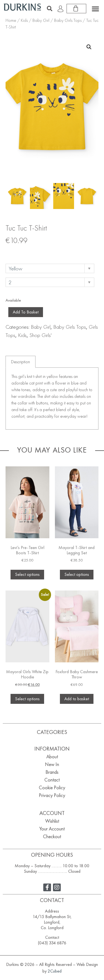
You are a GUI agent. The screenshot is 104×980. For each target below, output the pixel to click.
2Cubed (55, 971)
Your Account (52, 828)
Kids (24, 20)
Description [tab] (20, 362)
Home (11, 20)
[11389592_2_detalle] (63, 196)
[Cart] (76, 8)
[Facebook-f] (47, 887)
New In (52, 764)
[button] (49, 8)
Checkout (52, 836)
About (52, 756)
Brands (52, 772)
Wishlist (52, 821)
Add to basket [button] (76, 699)
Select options (27, 574)
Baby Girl (40, 20)
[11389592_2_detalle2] (40, 196)
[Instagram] (57, 887)
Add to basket (26, 312)
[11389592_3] (86, 196)
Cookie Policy (52, 787)
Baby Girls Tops (68, 20)
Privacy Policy (52, 795)
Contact (52, 780)
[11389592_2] (17, 196)
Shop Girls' (40, 335)
